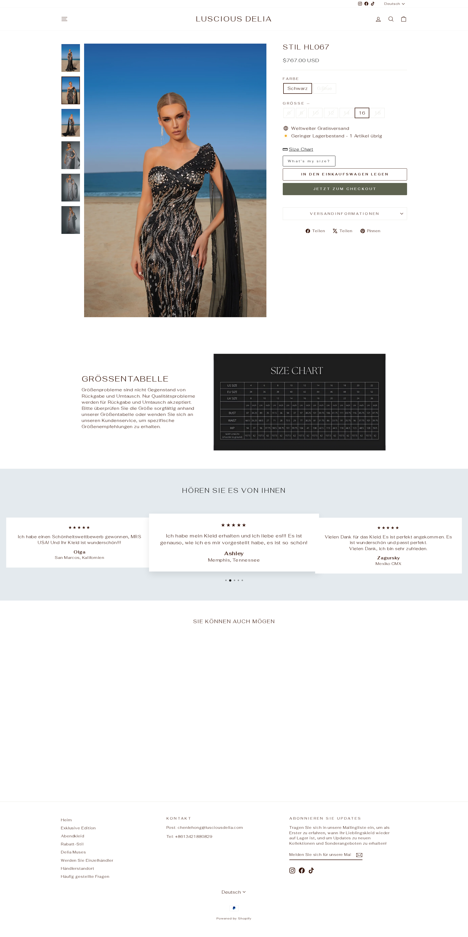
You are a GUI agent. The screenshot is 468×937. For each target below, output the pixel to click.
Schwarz (297, 88)
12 (331, 113)
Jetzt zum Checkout (345, 189)
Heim (66, 820)
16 (362, 113)
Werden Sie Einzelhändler (87, 860)
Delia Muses (73, 852)
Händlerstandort (77, 868)
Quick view (102, 754)
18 (377, 113)
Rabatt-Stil (72, 844)
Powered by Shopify (234, 918)
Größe (296, 103)
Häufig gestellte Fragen (85, 876)
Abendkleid (72, 836)
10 (315, 113)
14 (346, 113)
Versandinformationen (345, 213)
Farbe (291, 78)
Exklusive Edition (78, 828)
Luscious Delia (234, 19)
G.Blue (324, 88)
